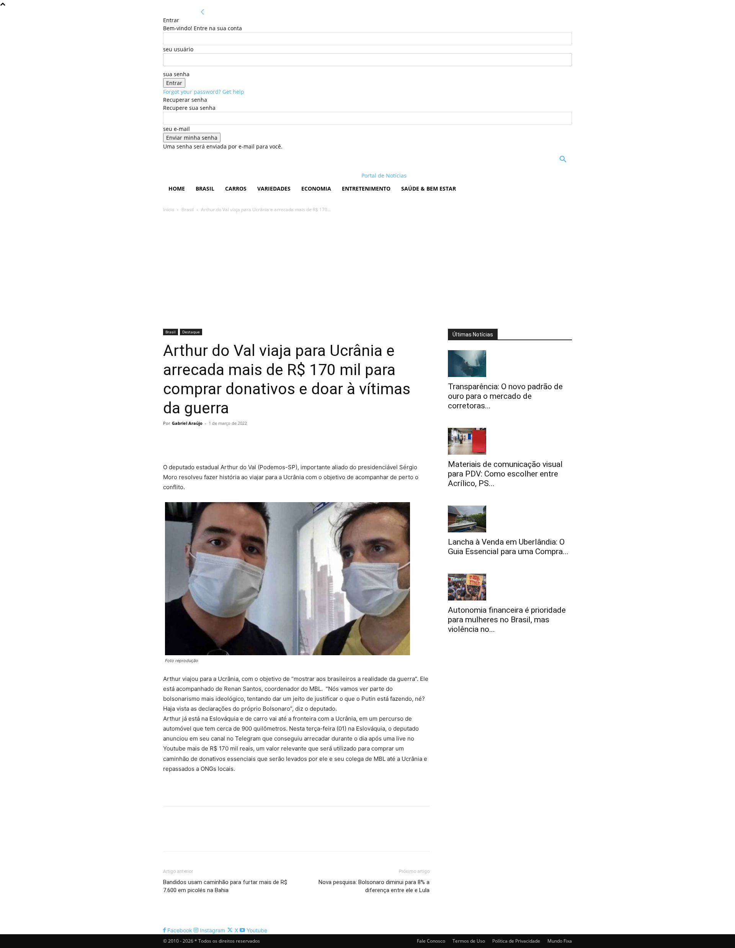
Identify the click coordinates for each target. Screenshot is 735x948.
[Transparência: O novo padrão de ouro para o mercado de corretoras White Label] (510, 363)
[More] (242, 440)
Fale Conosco (431, 941)
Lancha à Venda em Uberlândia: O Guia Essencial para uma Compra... (508, 546)
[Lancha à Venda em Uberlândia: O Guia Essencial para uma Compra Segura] (510, 519)
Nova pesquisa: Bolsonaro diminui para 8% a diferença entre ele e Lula (374, 886)
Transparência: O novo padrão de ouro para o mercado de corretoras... (505, 396)
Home (176, 188)
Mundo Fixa (559, 941)
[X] (188, 440)
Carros (236, 188)
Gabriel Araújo (187, 423)
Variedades (274, 188)
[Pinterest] (206, 440)
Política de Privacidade (516, 941)
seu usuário (178, 49)
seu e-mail (176, 128)
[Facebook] (170, 440)
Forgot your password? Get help (203, 91)
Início (168, 209)
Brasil (205, 188)
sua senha (176, 74)
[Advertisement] (367, 271)
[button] (563, 160)
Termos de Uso (468, 941)
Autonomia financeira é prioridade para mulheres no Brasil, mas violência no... (507, 619)
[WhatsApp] (223, 440)
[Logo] (212, 175)
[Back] (202, 12)
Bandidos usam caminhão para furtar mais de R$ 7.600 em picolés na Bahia (225, 886)
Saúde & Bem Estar (428, 188)
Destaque (191, 331)
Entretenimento (366, 188)
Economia (316, 188)
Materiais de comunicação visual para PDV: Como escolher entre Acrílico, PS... (505, 474)
